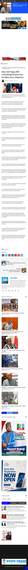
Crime (3, 314)
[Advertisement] (14, 43)
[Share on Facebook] (3, 255)
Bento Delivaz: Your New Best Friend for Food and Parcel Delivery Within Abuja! (16, 515)
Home (3, 67)
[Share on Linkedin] (12, 255)
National (4, 498)
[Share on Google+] (9, 255)
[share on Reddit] (22, 255)
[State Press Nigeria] (14, 18)
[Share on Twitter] (6, 255)
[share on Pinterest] (15, 255)
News (6, 67)
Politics (9, 67)
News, (14, 80)
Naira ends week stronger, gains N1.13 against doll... (20, 5)
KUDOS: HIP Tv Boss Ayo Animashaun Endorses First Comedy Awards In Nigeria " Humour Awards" (16, 523)
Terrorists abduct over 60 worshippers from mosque (13, 313)
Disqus (9, 412)
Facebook (15, 412)
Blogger (4, 412)
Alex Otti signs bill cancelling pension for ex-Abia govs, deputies (13, 74)
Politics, (16, 80)
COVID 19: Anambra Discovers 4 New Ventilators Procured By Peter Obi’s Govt (16, 507)
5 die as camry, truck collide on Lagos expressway (12, 368)
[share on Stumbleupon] (19, 255)
